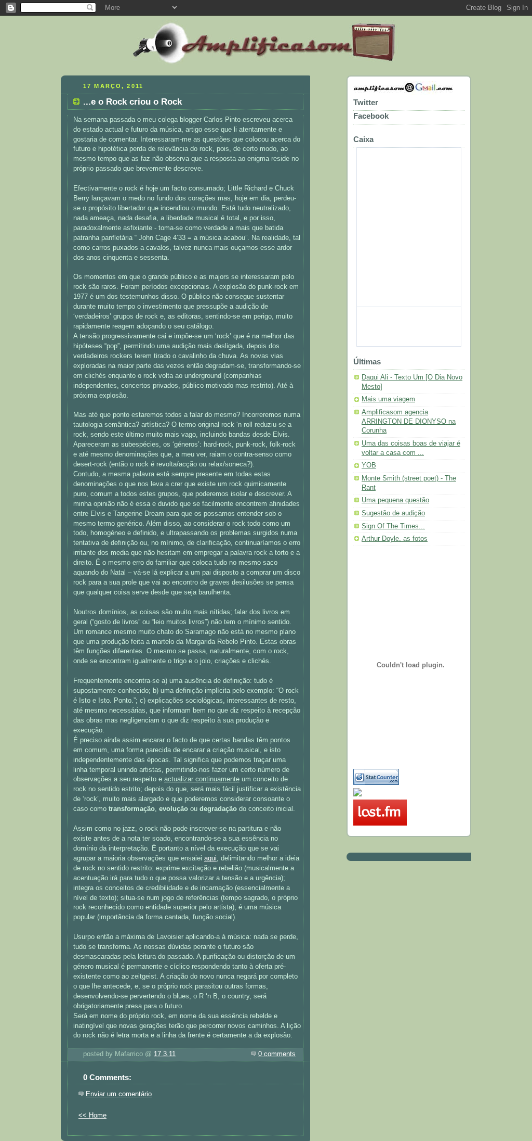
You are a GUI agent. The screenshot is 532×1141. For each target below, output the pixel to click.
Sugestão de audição (393, 513)
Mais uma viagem (388, 399)
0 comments (277, 1054)
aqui (210, 858)
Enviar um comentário (119, 1094)
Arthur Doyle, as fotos (395, 538)
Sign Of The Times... (393, 526)
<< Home (92, 1115)
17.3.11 (165, 1054)
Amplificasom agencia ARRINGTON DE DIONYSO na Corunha (409, 421)
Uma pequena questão (395, 500)
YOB (369, 465)
